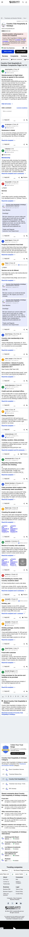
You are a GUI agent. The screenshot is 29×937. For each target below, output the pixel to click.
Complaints (14, 56)
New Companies (17, 898)
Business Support (7, 891)
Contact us (6, 881)
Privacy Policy (19, 891)
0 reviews (18, 39)
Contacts (24, 56)
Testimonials (6, 883)
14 (22, 696)
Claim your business (6, 894)
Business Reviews (14, 899)
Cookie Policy (19, 893)
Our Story (5, 879)
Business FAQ (6, 889)
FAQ (17, 879)
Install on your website (17, 753)
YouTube (16, 903)
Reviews (5, 56)
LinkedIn (20, 903)
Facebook (8, 903)
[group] (5, 59)
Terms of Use (19, 889)
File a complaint (21, 51)
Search (23, 2)
